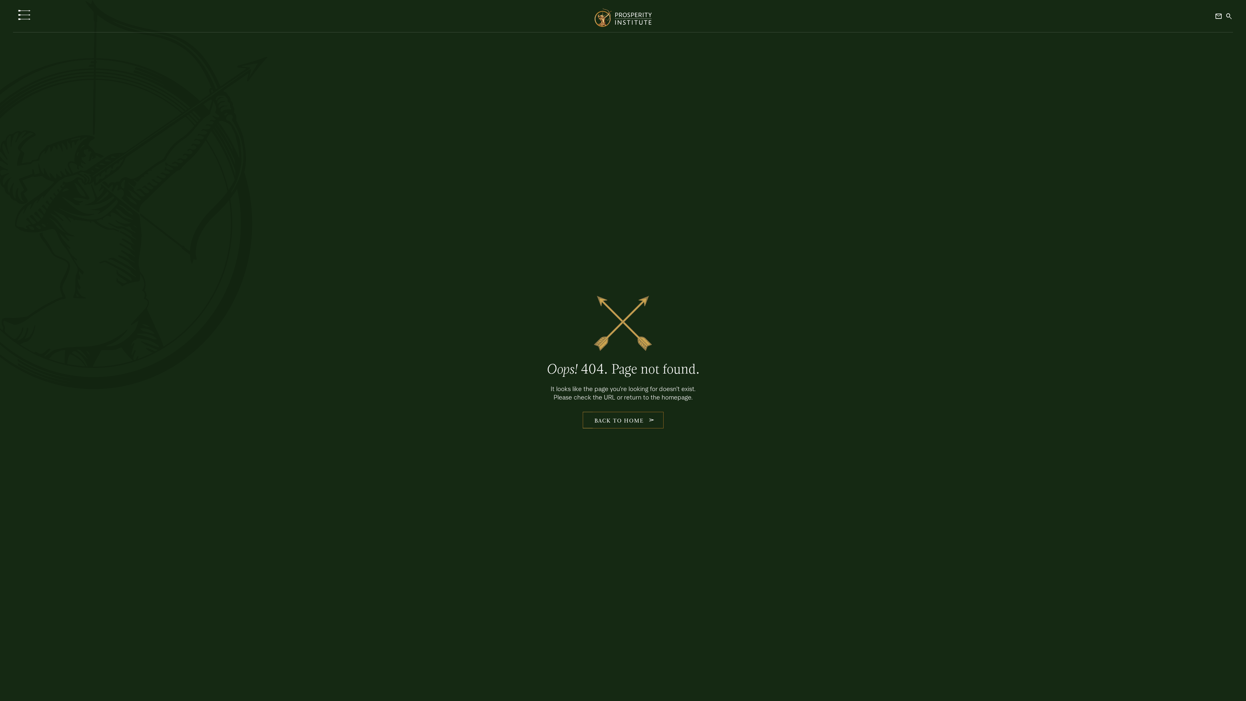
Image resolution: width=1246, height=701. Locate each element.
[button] (24, 15)
